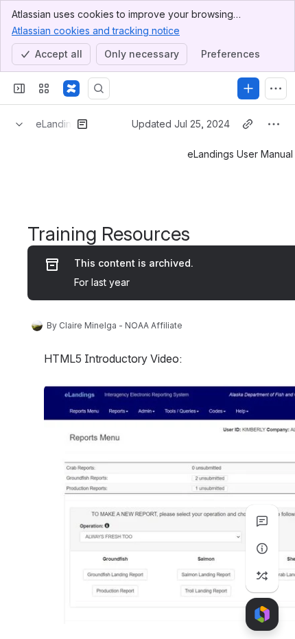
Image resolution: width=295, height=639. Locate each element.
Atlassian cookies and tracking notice (96, 30)
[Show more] (276, 88)
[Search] (99, 88)
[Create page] (262, 576)
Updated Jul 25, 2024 (181, 124)
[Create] (248, 88)
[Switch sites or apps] (44, 88)
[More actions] (274, 124)
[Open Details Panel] (262, 548)
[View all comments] (262, 521)
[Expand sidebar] (19, 88)
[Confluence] (71, 88)
